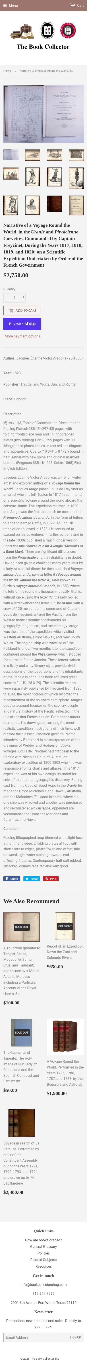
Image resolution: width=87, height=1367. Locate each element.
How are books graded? (43, 1240)
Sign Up (75, 1337)
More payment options (22, 336)
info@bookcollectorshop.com (44, 1285)
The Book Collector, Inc (44, 1358)
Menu (13, 5)
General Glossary (43, 1246)
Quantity (9, 289)
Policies (43, 1253)
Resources (43, 1266)
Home (7, 70)
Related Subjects (43, 1260)
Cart (80, 5)
